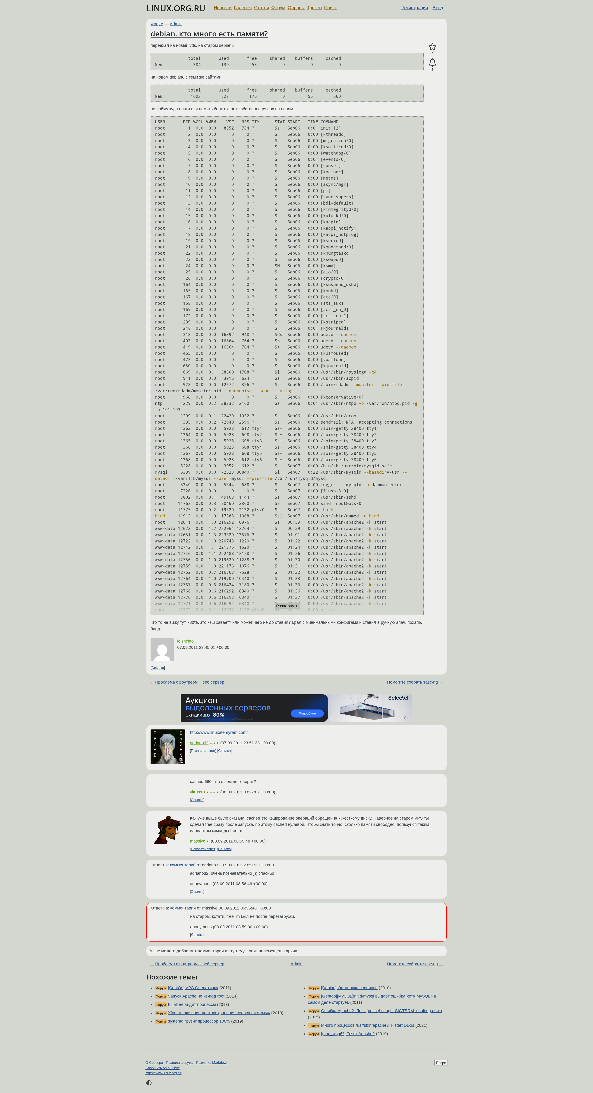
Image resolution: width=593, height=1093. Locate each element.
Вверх (441, 1063)
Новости (223, 7)
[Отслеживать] (432, 62)
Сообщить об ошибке (162, 1068)
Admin (176, 24)
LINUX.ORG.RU (175, 8)
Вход (437, 7)
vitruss (196, 792)
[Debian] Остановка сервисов (349, 987)
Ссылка (157, 668)
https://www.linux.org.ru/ (163, 1073)
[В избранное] (432, 47)
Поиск (330, 7)
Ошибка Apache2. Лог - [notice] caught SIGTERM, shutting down (381, 1010)
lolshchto (185, 641)
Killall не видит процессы (192, 1004)
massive (197, 841)
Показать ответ (203, 751)
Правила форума (179, 1062)
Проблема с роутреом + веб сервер (189, 682)
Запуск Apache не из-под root (196, 996)
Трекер (314, 7)
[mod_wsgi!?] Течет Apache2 (348, 1033)
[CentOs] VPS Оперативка (193, 987)
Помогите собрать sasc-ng (412, 682)
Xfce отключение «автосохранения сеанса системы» (219, 1013)
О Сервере (154, 1062)
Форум (278, 7)
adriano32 (199, 743)
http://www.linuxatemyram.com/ (219, 732)
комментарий (183, 865)
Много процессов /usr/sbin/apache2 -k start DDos (367, 1025)
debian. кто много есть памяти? (209, 33)
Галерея (243, 7)
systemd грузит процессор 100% (199, 1021)
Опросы (296, 7)
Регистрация (414, 7)
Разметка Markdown (212, 1062)
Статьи (261, 7)
